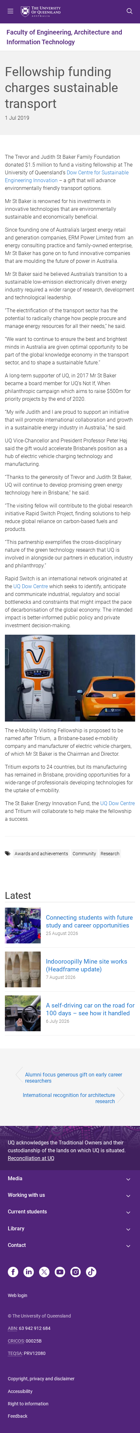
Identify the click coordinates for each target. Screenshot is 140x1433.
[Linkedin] (28, 1272)
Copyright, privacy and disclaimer (41, 1378)
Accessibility (20, 1391)
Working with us (26, 1195)
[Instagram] (75, 1272)
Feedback (17, 1416)
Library (16, 1228)
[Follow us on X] (44, 1272)
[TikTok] (91, 1272)
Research (110, 853)
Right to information (28, 1403)
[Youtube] (60, 1272)
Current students (27, 1212)
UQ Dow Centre (30, 586)
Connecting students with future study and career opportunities (89, 921)
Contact (17, 1245)
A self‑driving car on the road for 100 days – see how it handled (90, 1009)
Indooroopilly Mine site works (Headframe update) (86, 965)
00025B (34, 1341)
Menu (10, 11)
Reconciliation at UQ (31, 1158)
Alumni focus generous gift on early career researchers (73, 1078)
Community (84, 853)
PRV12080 (35, 1353)
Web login (17, 1295)
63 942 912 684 (34, 1328)
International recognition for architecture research (69, 1098)
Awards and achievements (41, 853)
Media (15, 1178)
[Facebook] (13, 1272)
